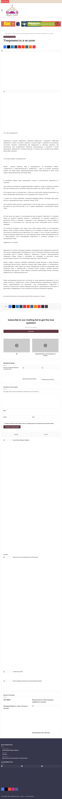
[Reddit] (23, 46)
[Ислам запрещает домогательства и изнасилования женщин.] (7, 684)
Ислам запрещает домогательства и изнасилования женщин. (27, 681)
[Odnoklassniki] (30, 46)
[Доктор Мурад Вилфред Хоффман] (7, 496)
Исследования (26, 33)
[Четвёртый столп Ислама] (50, 372)
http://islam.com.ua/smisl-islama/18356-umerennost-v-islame (27, 296)
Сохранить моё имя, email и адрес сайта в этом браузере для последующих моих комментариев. (29, 423)
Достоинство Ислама (35, 33)
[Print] (46, 306)
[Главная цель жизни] (7, 675)
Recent (46, 434)
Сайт (33, 417)
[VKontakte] (26, 46)
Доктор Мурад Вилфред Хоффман (21, 440)
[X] (8, 46)
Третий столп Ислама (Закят (29, 379)
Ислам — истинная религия (15, 33)
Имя (4, 410)
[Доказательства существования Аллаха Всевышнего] (7, 613)
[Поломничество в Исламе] (45, 718)
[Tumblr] (15, 46)
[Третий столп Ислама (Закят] (31, 372)
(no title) (6, 700)
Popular (16, 434)
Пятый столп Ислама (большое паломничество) (11, 368)
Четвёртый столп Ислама (48, 379)
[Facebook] (5, 46)
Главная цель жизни (18, 671)
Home (5, 33)
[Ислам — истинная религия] (12, 10)
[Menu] (2, 11)
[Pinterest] (19, 46)
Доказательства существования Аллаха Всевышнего (25, 557)
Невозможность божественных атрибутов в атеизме (43, 701)
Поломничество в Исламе (41, 733)
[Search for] (60, 11)
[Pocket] (34, 46)
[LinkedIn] (12, 46)
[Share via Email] (42, 306)
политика (5, 554)
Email (5, 417)
